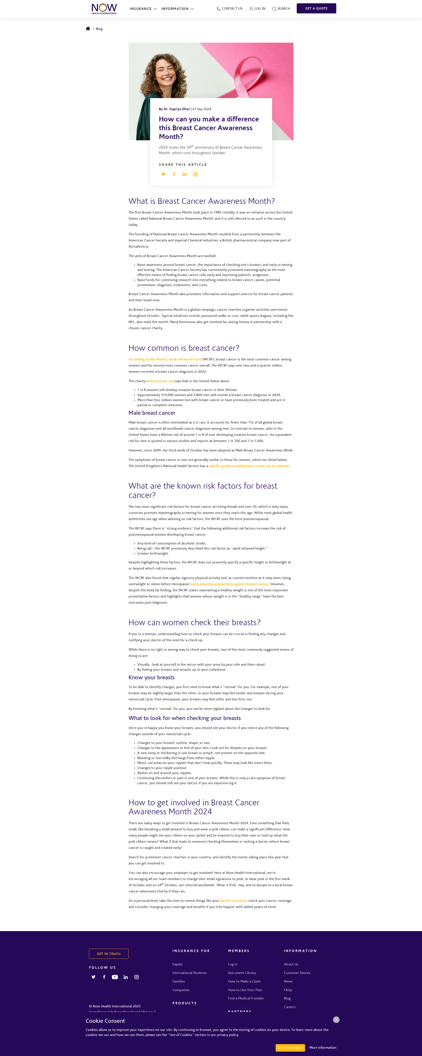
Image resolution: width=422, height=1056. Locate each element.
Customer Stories (297, 973)
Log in (232, 964)
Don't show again (290, 1047)
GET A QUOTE (316, 8)
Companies (181, 990)
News (288, 981)
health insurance (233, 901)
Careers (290, 1007)
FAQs (288, 990)
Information (175, 9)
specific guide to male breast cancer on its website (249, 466)
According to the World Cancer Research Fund (165, 359)
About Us (291, 964)
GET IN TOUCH (109, 954)
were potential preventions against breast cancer (229, 584)
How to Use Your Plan (245, 990)
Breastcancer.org (160, 381)
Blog (99, 29)
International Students (190, 973)
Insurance (141, 9)
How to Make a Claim (244, 981)
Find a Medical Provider (246, 998)
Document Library (242, 973)
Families (179, 981)
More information (322, 1048)
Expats (178, 964)
